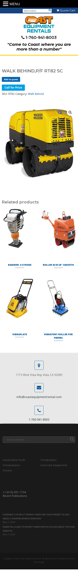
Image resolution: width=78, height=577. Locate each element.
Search (50, 10)
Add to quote (11, 79)
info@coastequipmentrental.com (39, 397)
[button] (70, 112)
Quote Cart (67, 10)
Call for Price (13, 87)
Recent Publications (15, 496)
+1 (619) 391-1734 (14, 492)
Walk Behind (36, 94)
